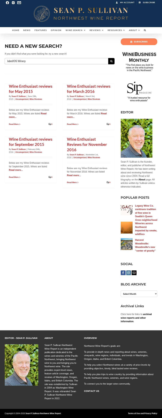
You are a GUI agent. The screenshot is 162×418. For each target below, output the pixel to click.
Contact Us (91, 391)
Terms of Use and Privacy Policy (142, 413)
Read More (14, 124)
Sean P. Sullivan (19, 96)
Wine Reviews (35, 99)
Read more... (16, 170)
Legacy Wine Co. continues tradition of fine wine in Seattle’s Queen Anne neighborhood (146, 212)
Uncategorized (21, 99)
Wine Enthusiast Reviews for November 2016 (87, 144)
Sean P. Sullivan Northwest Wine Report (43, 413)
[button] (145, 30)
